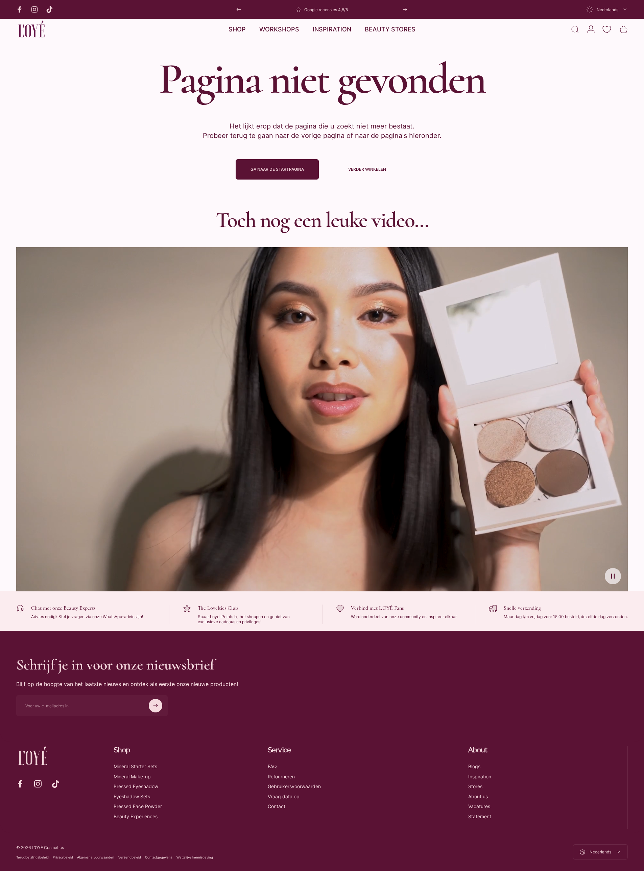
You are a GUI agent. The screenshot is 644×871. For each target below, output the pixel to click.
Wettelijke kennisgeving (194, 857)
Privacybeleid (63, 857)
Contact (276, 806)
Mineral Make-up (132, 776)
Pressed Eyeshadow (136, 786)
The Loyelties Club (218, 608)
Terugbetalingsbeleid (32, 857)
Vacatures (479, 806)
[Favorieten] (606, 29)
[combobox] (607, 9)
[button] (613, 576)
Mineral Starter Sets (135, 766)
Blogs (474, 766)
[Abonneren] (155, 705)
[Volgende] (405, 9)
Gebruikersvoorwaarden (294, 786)
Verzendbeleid (129, 857)
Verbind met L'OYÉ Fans (377, 608)
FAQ (272, 766)
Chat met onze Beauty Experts (63, 608)
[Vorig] (238, 9)
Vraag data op (284, 796)
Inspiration (479, 776)
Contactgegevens (158, 857)
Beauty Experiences (136, 816)
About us (478, 796)
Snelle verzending (522, 608)
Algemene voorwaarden (95, 857)
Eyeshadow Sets (132, 796)
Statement (479, 816)
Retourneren (281, 776)
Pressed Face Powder (138, 806)
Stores (475, 786)
